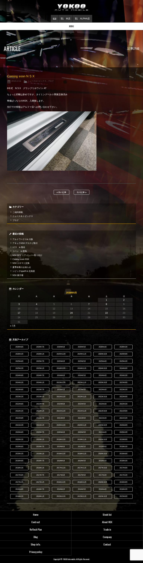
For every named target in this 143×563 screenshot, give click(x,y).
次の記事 (81, 192)
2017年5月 (82, 475)
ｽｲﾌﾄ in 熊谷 (18, 247)
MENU (71, 26)
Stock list (107, 514)
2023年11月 (81, 382)
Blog (36, 537)
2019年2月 (19, 454)
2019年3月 (124, 446)
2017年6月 (61, 475)
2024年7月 (40, 375)
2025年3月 (124, 361)
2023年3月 (124, 389)
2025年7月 (40, 361)
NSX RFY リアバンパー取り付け (27, 255)
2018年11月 (81, 454)
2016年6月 (61, 489)
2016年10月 (102, 482)
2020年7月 (40, 432)
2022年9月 (124, 397)
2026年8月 (19, 347)
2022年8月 (19, 404)
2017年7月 (40, 475)
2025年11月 (81, 354)
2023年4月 (103, 389)
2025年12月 (61, 354)
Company (107, 537)
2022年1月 (40, 411)
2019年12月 (61, 439)
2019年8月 (19, 446)
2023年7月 (40, 389)
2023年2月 (19, 397)
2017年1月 (40, 482)
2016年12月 (61, 482)
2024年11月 (81, 368)
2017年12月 (61, 468)
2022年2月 (19, 411)
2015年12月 (61, 496)
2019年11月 (81, 439)
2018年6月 (61, 461)
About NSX (107, 522)
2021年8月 (19, 418)
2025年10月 (102, 354)
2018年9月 (124, 454)
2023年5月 (82, 389)
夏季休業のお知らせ (21, 267)
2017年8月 (19, 475)
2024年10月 (102, 368)
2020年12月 (61, 425)
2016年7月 (40, 489)
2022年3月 (124, 404)
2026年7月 (40, 347)
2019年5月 (82, 446)
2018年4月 (103, 461)
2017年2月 (19, 482)
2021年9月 (124, 411)
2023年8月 (19, 389)
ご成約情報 (17, 212)
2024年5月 (82, 375)
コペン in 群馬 (19, 251)
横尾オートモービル (71, 7)
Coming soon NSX (20, 259)
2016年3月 (124, 489)
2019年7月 (40, 446)
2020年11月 (81, 425)
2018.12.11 (16, 81)
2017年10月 (102, 468)
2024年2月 (19, 382)
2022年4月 (103, 404)
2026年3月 (124, 347)
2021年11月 (81, 411)
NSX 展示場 (17, 275)
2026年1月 (40, 354)
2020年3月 (124, 432)
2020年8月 (19, 432)
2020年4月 (103, 432)
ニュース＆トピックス (37, 81)
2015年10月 (102, 496)
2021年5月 (82, 418)
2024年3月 (124, 375)
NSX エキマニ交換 (20, 263)
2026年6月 (61, 347)
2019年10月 (102, 439)
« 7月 (12, 326)
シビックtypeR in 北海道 (23, 271)
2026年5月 (82, 347)
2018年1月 (40, 468)
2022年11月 (81, 397)
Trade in (107, 529)
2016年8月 (19, 489)
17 (19, 313)
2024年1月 (40, 382)
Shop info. (36, 544)
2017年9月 (124, 468)
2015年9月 (124, 496)
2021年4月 (103, 418)
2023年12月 (61, 382)
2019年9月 (124, 439)
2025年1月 (40, 368)
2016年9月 (124, 482)
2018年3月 (124, 461)
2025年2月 (19, 368)
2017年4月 (103, 475)
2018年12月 (61, 454)
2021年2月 (19, 425)
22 (106, 313)
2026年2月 (19, 354)
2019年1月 (40, 454)
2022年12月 (61, 397)
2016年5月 (82, 489)
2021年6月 (61, 418)
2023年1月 (40, 397)
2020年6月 (61, 432)
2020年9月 (124, 425)
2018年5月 (82, 461)
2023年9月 (124, 382)
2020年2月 (19, 439)
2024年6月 (61, 375)
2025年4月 (103, 361)
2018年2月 (19, 468)
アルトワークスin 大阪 (22, 239)
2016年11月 (81, 482)
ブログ (51, 81)
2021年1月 (40, 425)
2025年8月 (19, 361)
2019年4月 (103, 446)
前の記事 (62, 192)
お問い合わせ (54, 18)
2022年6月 (61, 404)
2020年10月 (102, 425)
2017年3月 (124, 475)
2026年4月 (103, 347)
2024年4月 (103, 375)
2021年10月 (102, 411)
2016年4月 (103, 489)
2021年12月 (61, 411)
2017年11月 (81, 468)
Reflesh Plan (36, 529)
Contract (35, 522)
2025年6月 (61, 361)
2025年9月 (124, 354)
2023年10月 (102, 382)
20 (71, 313)
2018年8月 (19, 461)
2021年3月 (124, 418)
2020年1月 (40, 439)
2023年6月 (61, 389)
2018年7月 (40, 461)
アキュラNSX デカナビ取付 (25, 243)
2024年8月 (19, 375)
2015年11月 (81, 496)
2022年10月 (102, 397)
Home (36, 514)
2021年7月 (40, 418)
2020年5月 (82, 432)
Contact (107, 544)
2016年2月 (19, 496)
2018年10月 (102, 454)
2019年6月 (61, 446)
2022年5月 (82, 404)
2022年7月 (40, 404)
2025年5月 (82, 361)
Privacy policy (35, 552)
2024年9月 (124, 368)
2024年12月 (61, 368)
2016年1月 (40, 496)
